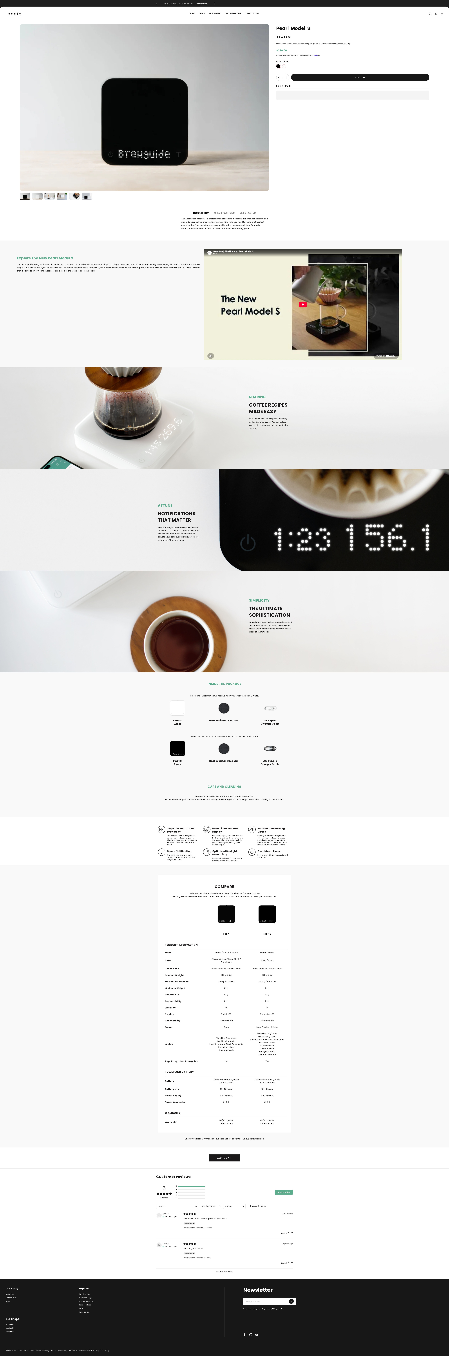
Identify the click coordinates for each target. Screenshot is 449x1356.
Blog (8, 1301)
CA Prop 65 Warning (101, 1351)
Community (11, 1298)
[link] (283, 36)
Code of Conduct (85, 1351)
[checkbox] (258, 1206)
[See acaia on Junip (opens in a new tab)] (230, 1271)
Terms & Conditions (26, 1351)
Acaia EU (9, 1324)
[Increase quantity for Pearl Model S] (287, 77)
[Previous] (157, 3)
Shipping (45, 1351)
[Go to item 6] (87, 196)
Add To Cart (224, 1157)
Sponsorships (85, 1305)
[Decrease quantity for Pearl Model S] (279, 77)
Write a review (283, 1192)
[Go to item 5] (74, 196)
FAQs (81, 1308)
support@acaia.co (255, 1138)
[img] (170, 1216)
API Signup (73, 1351)
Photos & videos (258, 1206)
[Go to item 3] (49, 196)
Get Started (84, 1294)
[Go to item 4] (62, 196)
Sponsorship (63, 1351)
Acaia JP (9, 1328)
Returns (38, 1351)
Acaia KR (10, 1332)
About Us (10, 1294)
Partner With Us (86, 1301)
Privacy (53, 1351)
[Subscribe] (291, 1301)
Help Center (226, 1138)
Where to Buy (85, 1298)
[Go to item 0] (25, 196)
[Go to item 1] (37, 196)
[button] (190, 1186)
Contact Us (84, 1312)
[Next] (214, 3)
